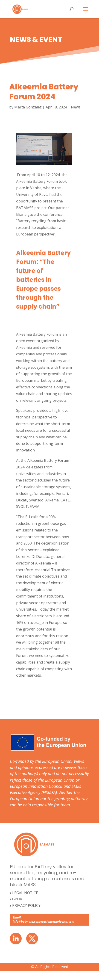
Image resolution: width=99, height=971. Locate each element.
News (76, 107)
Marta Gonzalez (28, 107)
